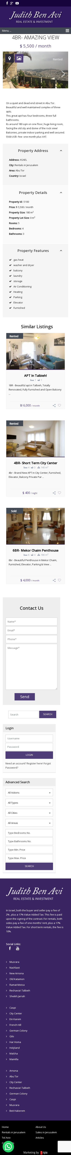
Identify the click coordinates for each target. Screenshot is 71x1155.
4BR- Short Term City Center (35, 463)
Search (47, 714)
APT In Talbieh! (35, 375)
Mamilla (13, 1059)
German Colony (18, 1030)
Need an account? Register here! (24, 763)
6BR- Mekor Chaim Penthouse (36, 550)
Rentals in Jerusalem (26, 165)
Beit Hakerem (17, 1110)
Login (29, 755)
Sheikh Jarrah (17, 996)
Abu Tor (20, 170)
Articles (40, 1137)
